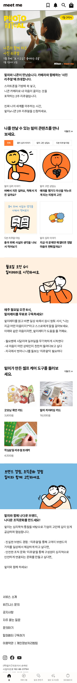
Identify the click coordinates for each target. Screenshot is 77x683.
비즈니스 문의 (11, 604)
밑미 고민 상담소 (43, 143)
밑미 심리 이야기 (23, 143)
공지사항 (8, 612)
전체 (9, 143)
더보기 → (68, 131)
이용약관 (8, 643)
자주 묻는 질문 (11, 620)
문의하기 (8, 628)
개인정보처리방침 (27, 643)
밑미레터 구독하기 (14, 635)
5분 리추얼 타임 (62, 143)
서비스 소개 (10, 597)
